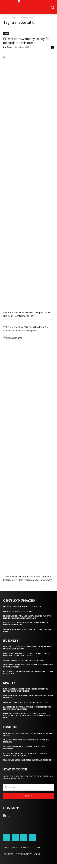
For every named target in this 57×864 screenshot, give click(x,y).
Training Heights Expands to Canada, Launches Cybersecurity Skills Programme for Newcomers (27, 578)
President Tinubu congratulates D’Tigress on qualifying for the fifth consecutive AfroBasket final (26, 716)
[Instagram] (15, 837)
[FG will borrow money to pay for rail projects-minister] (28, 31)
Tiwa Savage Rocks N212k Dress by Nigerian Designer (27, 760)
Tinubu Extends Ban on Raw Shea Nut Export (23, 660)
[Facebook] (6, 837)
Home (6, 17)
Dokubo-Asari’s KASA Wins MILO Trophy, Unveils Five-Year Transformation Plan (27, 314)
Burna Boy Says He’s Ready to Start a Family (23, 607)
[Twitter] (23, 837)
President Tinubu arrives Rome (17, 611)
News (6, 33)
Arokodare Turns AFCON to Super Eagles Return (25, 702)
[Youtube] (32, 837)
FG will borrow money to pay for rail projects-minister (26, 41)
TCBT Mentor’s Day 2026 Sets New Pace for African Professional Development (25, 329)
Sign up (28, 796)
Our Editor (7, 47)
